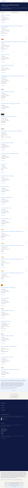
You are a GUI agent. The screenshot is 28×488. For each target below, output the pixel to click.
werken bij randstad (3, 428)
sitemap (2, 434)
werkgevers (2, 405)
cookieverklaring (13, 479)
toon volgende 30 (14, 396)
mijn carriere (2, 407)
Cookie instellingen (14, 486)
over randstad (3, 410)
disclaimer (2, 433)
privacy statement (5, 479)
